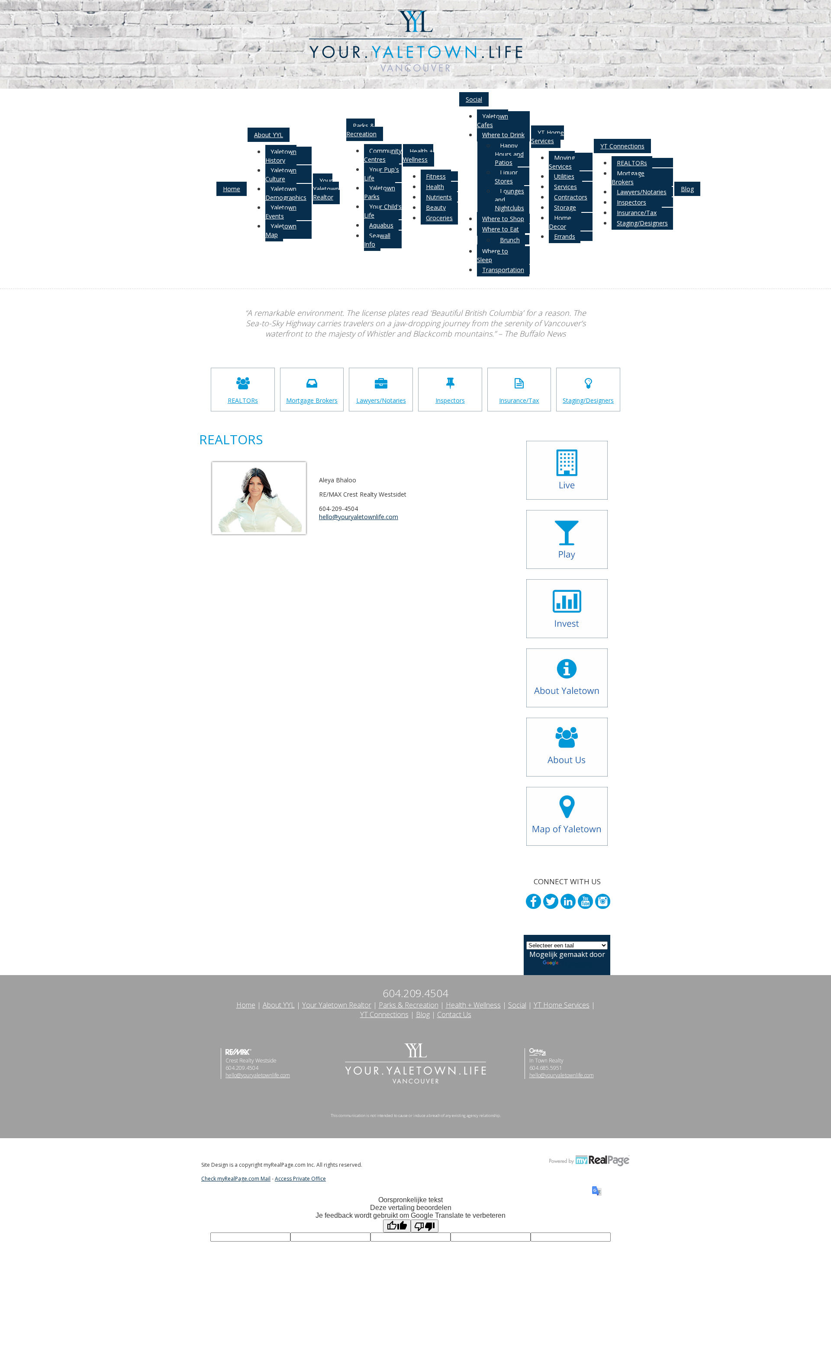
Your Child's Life (383, 210)
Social (474, 99)
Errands (564, 236)
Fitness (436, 176)
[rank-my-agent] (568, 916)
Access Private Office (300, 1178)
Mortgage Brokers (628, 177)
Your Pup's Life (381, 173)
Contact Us (454, 1014)
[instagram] (602, 901)
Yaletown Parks (379, 192)
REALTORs (632, 163)
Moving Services (562, 162)
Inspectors (631, 202)
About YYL (268, 135)
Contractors (570, 197)
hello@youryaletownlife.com (257, 1075)
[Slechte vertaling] (424, 1226)
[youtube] (585, 901)
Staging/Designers (642, 223)
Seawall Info (377, 239)
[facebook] (533, 901)
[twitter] (550, 901)
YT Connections (622, 146)
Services (565, 187)
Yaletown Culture (280, 174)
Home (231, 189)
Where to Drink (503, 135)
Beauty (436, 207)
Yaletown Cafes (492, 120)
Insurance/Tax (637, 213)
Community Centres (383, 155)
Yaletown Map (280, 230)
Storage (565, 207)
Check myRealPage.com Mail (236, 1178)
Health (435, 187)
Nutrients (439, 197)
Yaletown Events (280, 211)
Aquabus (381, 225)
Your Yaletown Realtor (326, 189)
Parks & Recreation (361, 130)
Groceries (439, 218)
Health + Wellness (418, 155)
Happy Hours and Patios (509, 154)
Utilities (564, 176)
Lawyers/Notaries (642, 192)
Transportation (503, 270)
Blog (687, 189)
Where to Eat (500, 229)
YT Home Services (547, 136)
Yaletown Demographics (285, 193)
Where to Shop (503, 219)
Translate (576, 964)
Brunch (510, 240)
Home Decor (560, 222)
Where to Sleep (492, 255)
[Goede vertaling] (397, 1226)
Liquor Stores (506, 176)
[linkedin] (568, 901)
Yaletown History (280, 156)
